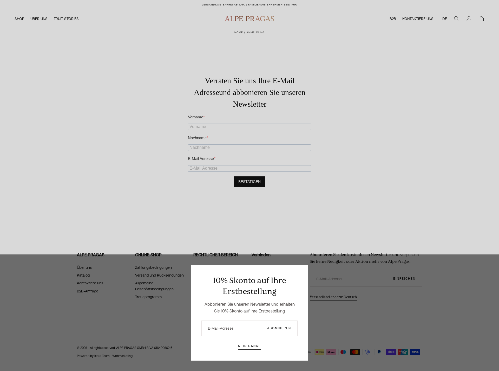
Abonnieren (279, 328)
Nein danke (249, 346)
